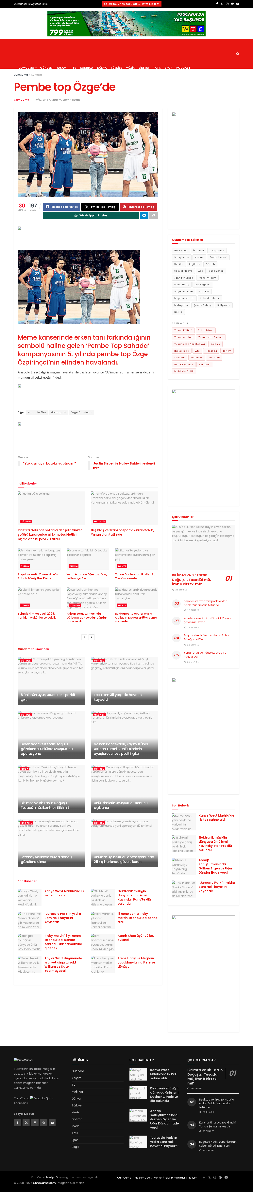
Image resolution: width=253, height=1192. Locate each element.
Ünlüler (178, 264)
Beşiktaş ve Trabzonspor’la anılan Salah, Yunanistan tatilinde (122, 532)
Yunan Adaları (183, 337)
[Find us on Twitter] (222, 4)
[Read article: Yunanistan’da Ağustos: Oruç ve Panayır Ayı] (88, 559)
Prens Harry (181, 284)
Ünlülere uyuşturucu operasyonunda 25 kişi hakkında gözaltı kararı (124, 859)
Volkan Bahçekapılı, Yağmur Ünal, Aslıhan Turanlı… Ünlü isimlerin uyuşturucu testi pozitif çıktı (121, 749)
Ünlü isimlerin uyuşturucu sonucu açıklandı (121, 805)
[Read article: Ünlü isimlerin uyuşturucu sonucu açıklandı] (124, 789)
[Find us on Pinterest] (232, 4)
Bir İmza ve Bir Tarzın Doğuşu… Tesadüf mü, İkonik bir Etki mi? (45, 805)
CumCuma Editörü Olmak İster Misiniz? (134, 4)
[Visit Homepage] (48, 39)
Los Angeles (203, 284)
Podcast (183, 68)
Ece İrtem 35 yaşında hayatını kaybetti (118, 697)
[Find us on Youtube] (237, 4)
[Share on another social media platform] (153, 215)
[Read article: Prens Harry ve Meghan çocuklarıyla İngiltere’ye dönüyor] (103, 964)
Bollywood (223, 305)
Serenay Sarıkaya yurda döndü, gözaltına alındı (46, 859)
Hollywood (181, 250)
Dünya (102, 68)
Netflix (178, 311)
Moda (24, 768)
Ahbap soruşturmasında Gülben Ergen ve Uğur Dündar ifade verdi (87, 617)
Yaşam (61, 68)
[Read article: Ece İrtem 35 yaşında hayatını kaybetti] (124, 681)
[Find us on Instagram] (227, 4)
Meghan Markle (184, 298)
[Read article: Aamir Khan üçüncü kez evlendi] (103, 942)
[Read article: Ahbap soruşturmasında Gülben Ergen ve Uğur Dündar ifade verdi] (88, 598)
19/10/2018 (41, 100)
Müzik (130, 68)
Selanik (215, 344)
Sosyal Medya (183, 270)
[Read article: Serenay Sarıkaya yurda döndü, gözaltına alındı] (51, 843)
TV (74, 68)
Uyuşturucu (217, 250)
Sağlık (75, 1147)
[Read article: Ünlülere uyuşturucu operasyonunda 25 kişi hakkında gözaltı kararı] (124, 843)
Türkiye (116, 68)
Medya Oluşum (56, 1177)
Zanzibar (214, 357)
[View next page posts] (91, 637)
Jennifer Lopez (183, 277)
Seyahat (179, 357)
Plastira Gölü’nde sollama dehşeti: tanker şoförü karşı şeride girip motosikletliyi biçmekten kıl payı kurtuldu (50, 534)
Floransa (211, 350)
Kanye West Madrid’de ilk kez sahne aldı (64, 893)
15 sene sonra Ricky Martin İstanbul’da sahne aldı (137, 918)
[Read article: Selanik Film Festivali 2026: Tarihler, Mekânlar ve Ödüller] (39, 598)
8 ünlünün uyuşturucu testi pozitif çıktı (48, 697)
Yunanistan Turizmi (210, 337)
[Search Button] (237, 54)
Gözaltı (210, 264)
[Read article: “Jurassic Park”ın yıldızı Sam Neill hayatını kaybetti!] (30, 920)
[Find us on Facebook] (217, 4)
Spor (168, 68)
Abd (200, 270)
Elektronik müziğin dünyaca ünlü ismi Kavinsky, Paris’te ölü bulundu (134, 897)
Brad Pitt (203, 291)
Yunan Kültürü (183, 330)
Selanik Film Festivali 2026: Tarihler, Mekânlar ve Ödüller (38, 616)
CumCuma (26, 68)
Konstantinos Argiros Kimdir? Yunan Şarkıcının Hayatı (207, 620)
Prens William (207, 277)
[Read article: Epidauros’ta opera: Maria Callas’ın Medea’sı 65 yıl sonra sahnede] (136, 598)
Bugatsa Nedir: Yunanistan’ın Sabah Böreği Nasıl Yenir (38, 576)
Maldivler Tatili (184, 371)
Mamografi (58, 412)
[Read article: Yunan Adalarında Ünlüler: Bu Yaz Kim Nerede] (136, 559)
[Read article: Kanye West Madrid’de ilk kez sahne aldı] (30, 897)
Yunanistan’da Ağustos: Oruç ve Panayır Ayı (87, 576)
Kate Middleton (210, 298)
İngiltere (194, 264)
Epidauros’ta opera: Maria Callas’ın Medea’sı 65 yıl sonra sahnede (136, 617)
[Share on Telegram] (144, 215)
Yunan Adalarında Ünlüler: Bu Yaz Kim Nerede (135, 576)
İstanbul (198, 250)
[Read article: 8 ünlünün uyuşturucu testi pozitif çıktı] (51, 681)
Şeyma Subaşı (203, 305)
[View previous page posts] (84, 637)
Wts (197, 350)
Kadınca (86, 68)
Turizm (227, 350)
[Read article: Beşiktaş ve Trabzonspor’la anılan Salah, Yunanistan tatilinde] (124, 508)
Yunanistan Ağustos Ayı (189, 344)
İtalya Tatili (181, 350)
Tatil (157, 68)
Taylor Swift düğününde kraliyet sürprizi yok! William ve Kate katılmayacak (63, 964)
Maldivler (197, 357)
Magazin (99, 521)
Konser (199, 257)
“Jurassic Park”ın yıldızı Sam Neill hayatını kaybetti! (62, 918)
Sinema (144, 68)
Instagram (181, 305)
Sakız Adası (205, 330)
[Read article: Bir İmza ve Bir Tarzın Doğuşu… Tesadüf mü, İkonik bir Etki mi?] (51, 789)
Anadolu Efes (37, 412)
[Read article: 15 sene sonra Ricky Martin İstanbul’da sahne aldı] (103, 920)
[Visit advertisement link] (126, 23)
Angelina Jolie (183, 291)
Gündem (46, 68)
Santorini (205, 364)
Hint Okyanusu (183, 364)
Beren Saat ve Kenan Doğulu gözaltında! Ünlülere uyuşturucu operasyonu (47, 749)
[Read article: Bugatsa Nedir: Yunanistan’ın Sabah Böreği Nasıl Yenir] (39, 559)
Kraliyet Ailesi (218, 257)
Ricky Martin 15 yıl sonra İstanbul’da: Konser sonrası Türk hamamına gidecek (63, 942)
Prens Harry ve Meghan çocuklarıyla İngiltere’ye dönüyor (136, 962)
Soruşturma (181, 257)
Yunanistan (216, 270)
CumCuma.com (44, 1183)
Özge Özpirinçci (81, 412)
